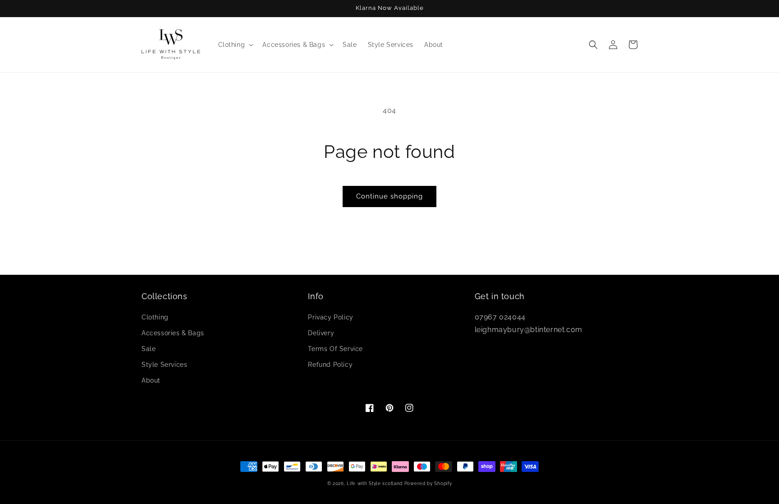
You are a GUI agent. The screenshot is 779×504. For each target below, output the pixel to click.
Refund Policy (330, 364)
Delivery (321, 333)
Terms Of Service (335, 348)
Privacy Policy (330, 317)
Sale (149, 348)
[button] (235, 44)
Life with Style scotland (375, 483)
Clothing (155, 317)
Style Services (164, 364)
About (151, 380)
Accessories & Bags (173, 333)
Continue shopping (389, 196)
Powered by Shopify (428, 483)
